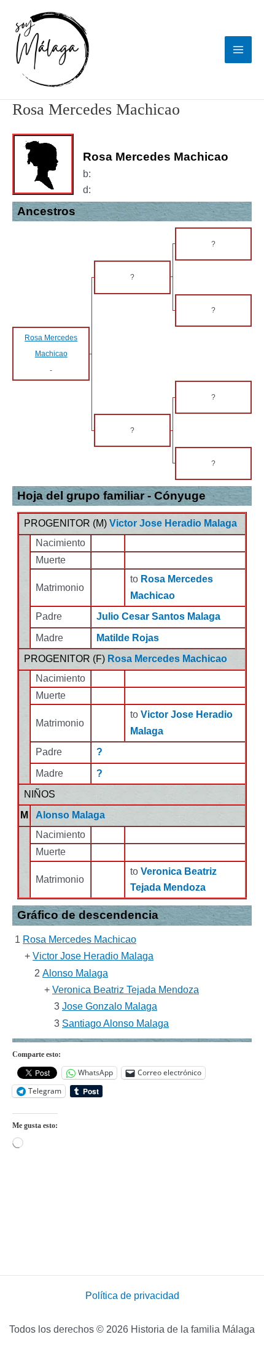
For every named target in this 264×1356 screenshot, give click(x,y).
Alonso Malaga (70, 815)
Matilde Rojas (127, 638)
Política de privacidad (132, 1295)
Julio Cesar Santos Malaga (158, 616)
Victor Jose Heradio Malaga (173, 523)
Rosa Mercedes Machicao (167, 658)
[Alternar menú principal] (238, 49)
